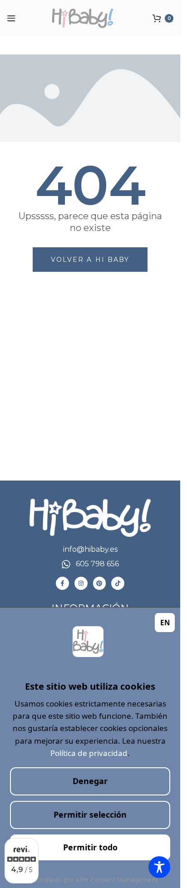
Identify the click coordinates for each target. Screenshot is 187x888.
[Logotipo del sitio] (90, 18)
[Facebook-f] (62, 583)
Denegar (90, 780)
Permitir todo (90, 847)
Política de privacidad (89, 753)
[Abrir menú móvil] (11, 18)
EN (165, 622)
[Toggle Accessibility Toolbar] (159, 867)
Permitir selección (90, 814)
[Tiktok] (117, 583)
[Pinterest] (99, 583)
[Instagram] (81, 583)
